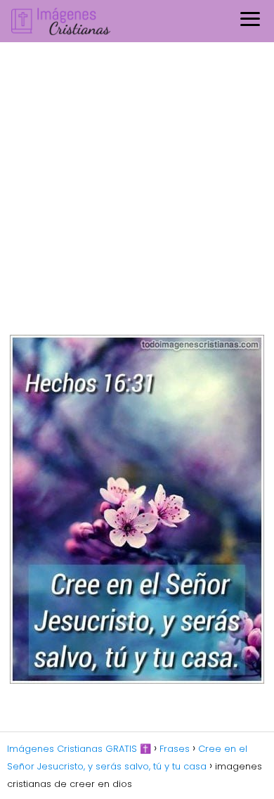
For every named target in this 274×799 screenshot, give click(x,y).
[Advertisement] (137, 186)
